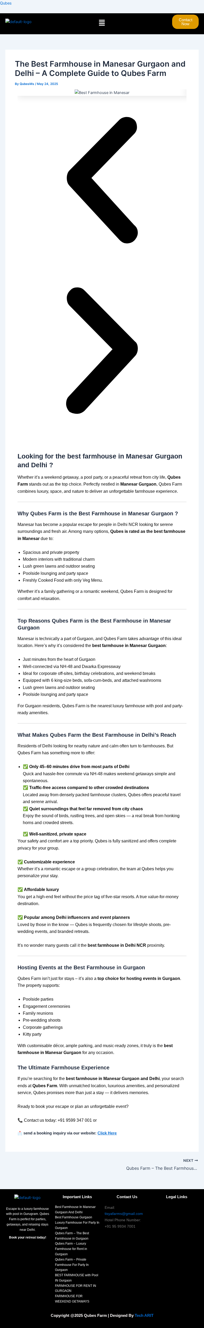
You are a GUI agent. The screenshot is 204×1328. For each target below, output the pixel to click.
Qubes (6, 3)
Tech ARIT (144, 1315)
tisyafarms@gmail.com (124, 1213)
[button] (102, 23)
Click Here (107, 1133)
